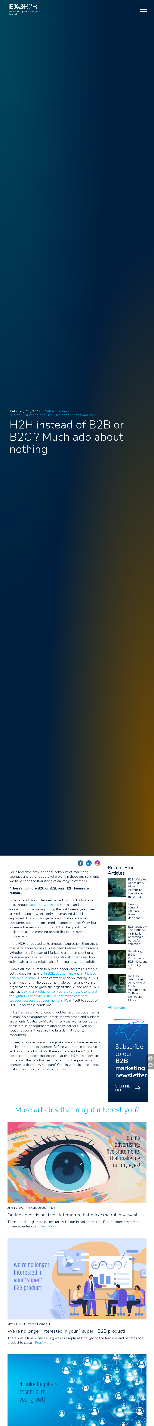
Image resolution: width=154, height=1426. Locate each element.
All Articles (117, 1008)
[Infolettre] (150, 1058)
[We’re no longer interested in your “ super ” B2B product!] (77, 1318)
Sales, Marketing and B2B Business (40, 415)
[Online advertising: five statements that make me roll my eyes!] (77, 1202)
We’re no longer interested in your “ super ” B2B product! (66, 1331)
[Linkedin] (150, 1065)
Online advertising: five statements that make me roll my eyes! (72, 1215)
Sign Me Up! (122, 1088)
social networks (41, 904)
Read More (48, 1226)
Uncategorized (83, 415)
